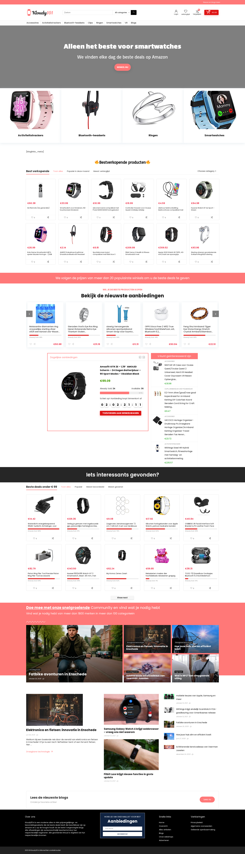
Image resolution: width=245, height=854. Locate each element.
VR (126, 22)
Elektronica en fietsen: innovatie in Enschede (61, 730)
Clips (90, 22)
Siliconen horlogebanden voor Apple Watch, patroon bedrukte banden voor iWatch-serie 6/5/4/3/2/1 (162, 526)
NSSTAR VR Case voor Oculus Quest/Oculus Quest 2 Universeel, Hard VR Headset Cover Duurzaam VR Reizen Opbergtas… (178, 372)
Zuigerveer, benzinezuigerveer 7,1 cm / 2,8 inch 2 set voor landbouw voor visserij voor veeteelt (121, 526)
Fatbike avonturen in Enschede (191, 722)
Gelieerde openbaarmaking (203, 829)
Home (161, 822)
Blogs (133, 22)
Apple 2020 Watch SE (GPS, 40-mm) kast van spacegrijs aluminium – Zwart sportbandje (171, 254)
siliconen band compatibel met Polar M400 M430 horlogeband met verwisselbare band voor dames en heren (106, 211)
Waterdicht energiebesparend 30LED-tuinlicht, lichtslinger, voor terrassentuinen (42, 526)
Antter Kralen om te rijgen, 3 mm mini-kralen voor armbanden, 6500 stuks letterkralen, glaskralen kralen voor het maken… (198, 331)
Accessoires (33, 22)
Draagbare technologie (38, 751)
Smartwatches (113, 22)
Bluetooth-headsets (74, 22)
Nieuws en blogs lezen (211, 2)
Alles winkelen (165, 829)
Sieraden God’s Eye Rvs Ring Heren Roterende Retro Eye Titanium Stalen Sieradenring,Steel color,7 (44, 330)
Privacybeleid (197, 822)
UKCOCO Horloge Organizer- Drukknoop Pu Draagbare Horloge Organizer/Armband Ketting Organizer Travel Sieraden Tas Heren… (179, 427)
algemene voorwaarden (201, 826)
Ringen (99, 22)
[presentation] (29, 314)
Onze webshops (166, 837)
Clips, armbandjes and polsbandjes (178, 389)
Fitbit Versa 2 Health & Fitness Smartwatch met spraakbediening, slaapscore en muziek (137, 255)
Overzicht (163, 826)
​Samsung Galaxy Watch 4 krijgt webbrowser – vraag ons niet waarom (131, 730)
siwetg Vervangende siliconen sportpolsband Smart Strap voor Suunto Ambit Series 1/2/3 (81, 330)
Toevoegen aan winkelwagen (120, 416)
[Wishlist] (185, 11)
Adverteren (164, 840)
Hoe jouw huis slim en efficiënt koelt (193, 734)
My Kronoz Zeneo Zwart (116, 573)
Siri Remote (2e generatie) (38, 208)
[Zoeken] (134, 12)
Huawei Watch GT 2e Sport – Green (203, 209)
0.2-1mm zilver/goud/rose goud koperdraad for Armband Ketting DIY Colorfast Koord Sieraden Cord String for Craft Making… (180, 399)
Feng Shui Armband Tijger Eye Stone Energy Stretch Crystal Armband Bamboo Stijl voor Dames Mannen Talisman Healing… (159, 331)
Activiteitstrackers (51, 22)
